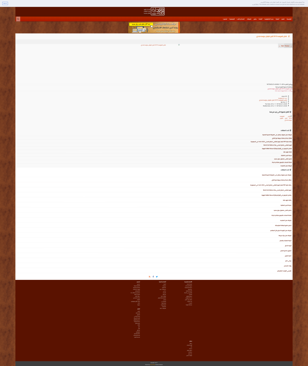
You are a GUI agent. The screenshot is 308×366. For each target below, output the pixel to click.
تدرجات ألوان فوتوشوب (135, 301)
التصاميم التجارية (136, 287)
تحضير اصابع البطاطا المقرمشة (283, 225)
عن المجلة (190, 289)
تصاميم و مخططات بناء (135, 293)
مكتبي (164, 291)
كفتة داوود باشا (287, 152)
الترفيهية (232, 19)
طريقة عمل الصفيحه (286, 165)
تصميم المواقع (137, 320)
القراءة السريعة (137, 318)
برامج (255, 19)
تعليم (283, 19)
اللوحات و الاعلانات (136, 289)
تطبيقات (249, 19)
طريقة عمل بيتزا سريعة (285, 235)
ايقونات (138, 299)
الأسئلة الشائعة (189, 291)
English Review (189, 305)
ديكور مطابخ (189, 350)
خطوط (138, 305)
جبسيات (190, 348)
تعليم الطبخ (137, 323)
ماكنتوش (164, 287)
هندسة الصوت (137, 337)
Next (281, 46)
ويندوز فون (164, 303)
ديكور (191, 343)
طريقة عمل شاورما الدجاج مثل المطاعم (280, 230)
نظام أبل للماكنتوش (162, 298)
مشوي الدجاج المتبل (285, 250)
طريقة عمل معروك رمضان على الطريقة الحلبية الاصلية (277, 134)
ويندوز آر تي (163, 301)
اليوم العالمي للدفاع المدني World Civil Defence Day (277, 145)
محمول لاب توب (163, 289)
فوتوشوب (138, 332)
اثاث (191, 347)
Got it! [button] (5, 3)
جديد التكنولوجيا (269, 19)
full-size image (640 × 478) (283, 90)
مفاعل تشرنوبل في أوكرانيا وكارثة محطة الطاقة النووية (277, 148)
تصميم (225, 19)
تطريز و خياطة (137, 294)
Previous (288, 46)
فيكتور (138, 330)
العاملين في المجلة (188, 293)
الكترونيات (164, 306)
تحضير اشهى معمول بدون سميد (283, 159)
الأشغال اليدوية (137, 286)
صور (139, 327)
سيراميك (190, 352)
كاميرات (164, 293)
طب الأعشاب (189, 301)
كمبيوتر (164, 294)
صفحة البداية (189, 284)
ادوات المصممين (136, 298)
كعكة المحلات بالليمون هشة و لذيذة (282, 162)
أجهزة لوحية (163, 305)
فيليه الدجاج (288, 245)
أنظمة (260, 19)
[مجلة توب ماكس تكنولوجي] (154, 11)
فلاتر (139, 328)
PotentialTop (152, 365)
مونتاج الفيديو (137, 333)
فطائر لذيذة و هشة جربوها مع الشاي (282, 138)
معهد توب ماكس (188, 299)
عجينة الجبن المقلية (286, 155)
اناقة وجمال (137, 291)
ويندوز (164, 299)
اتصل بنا (190, 303)
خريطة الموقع (189, 296)
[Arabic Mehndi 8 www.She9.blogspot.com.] (154, 63)
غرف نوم (190, 354)
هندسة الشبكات (136, 335)
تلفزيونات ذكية (163, 308)
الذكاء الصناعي (137, 316)
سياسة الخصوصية (188, 287)
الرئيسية (289, 19)
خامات (139, 303)
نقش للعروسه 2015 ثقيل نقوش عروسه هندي (271, 36)
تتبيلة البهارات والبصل (285, 240)
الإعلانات (190, 294)
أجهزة (277, 19)
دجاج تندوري (288, 255)
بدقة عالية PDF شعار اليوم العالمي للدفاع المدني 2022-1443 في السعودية (271, 141)
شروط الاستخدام (189, 286)
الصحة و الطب (240, 19)
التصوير (138, 314)
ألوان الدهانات (189, 345)
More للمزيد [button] (255, 4)
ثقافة (139, 325)
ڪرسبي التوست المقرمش (284, 271)
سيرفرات (164, 286)
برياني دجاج (288, 261)
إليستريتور (138, 313)
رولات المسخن (287, 266)
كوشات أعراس (189, 355)
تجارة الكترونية (137, 321)
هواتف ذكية (163, 296)
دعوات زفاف (137, 296)
